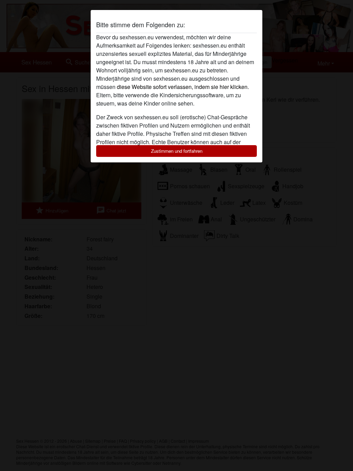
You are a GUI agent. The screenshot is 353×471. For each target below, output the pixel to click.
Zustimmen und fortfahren (176, 151)
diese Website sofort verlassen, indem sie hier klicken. (183, 87)
